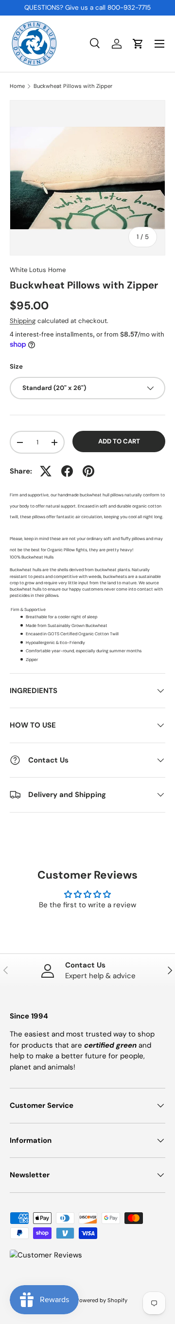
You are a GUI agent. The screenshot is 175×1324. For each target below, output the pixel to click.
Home (17, 86)
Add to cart (119, 441)
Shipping (22, 321)
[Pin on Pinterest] (88, 471)
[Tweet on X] (45, 471)
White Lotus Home (38, 270)
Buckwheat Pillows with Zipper (73, 86)
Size (16, 366)
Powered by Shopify (101, 1300)
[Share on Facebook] (67, 471)
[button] (138, 43)
